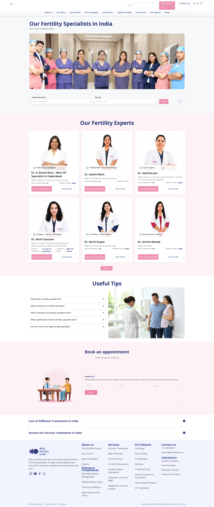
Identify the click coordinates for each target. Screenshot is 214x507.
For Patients (155, 12)
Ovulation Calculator (170, 461)
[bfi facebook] (202, 5)
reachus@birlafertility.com (172, 452)
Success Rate (75, 12)
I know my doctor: (39, 97)
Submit (163, 101)
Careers (85, 464)
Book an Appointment (41, 189)
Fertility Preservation (118, 464)
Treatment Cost (142, 469)
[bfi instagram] (194, 5)
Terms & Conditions (91, 487)
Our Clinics (61, 12)
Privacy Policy (36, 504)
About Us (48, 12)
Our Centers (168, 3)
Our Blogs (140, 448)
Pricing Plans (141, 458)
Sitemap (139, 464)
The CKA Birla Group (91, 448)
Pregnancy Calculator (170, 470)
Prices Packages (91, 12)
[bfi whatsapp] (44, 473)
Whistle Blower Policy (92, 482)
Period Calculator (169, 465)
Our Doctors (141, 12)
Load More (106, 268)
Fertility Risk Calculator (171, 474)
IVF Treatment (142, 488)
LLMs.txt (61, 504)
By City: (98, 97)
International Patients (145, 482)
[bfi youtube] (198, 5)
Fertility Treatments (118, 448)
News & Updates (90, 458)
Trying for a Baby (124, 12)
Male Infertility (115, 453)
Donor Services (115, 458)
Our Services (108, 12)
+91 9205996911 (168, 448)
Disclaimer (50, 504)
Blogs (167, 12)
